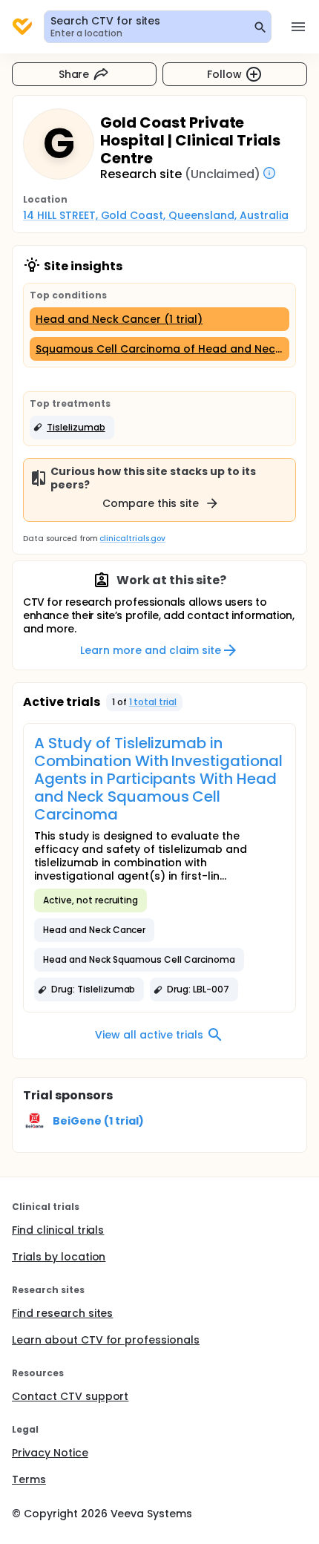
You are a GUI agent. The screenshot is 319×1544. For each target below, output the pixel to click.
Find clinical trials (58, 1230)
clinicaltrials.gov (132, 538)
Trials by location (58, 1256)
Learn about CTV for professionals (106, 1339)
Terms (29, 1479)
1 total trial (153, 702)
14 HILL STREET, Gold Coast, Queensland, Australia (156, 215)
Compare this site (150, 503)
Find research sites (62, 1313)
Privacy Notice (50, 1452)
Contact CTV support (70, 1396)
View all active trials (149, 1034)
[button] (72, 427)
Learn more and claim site (150, 650)
